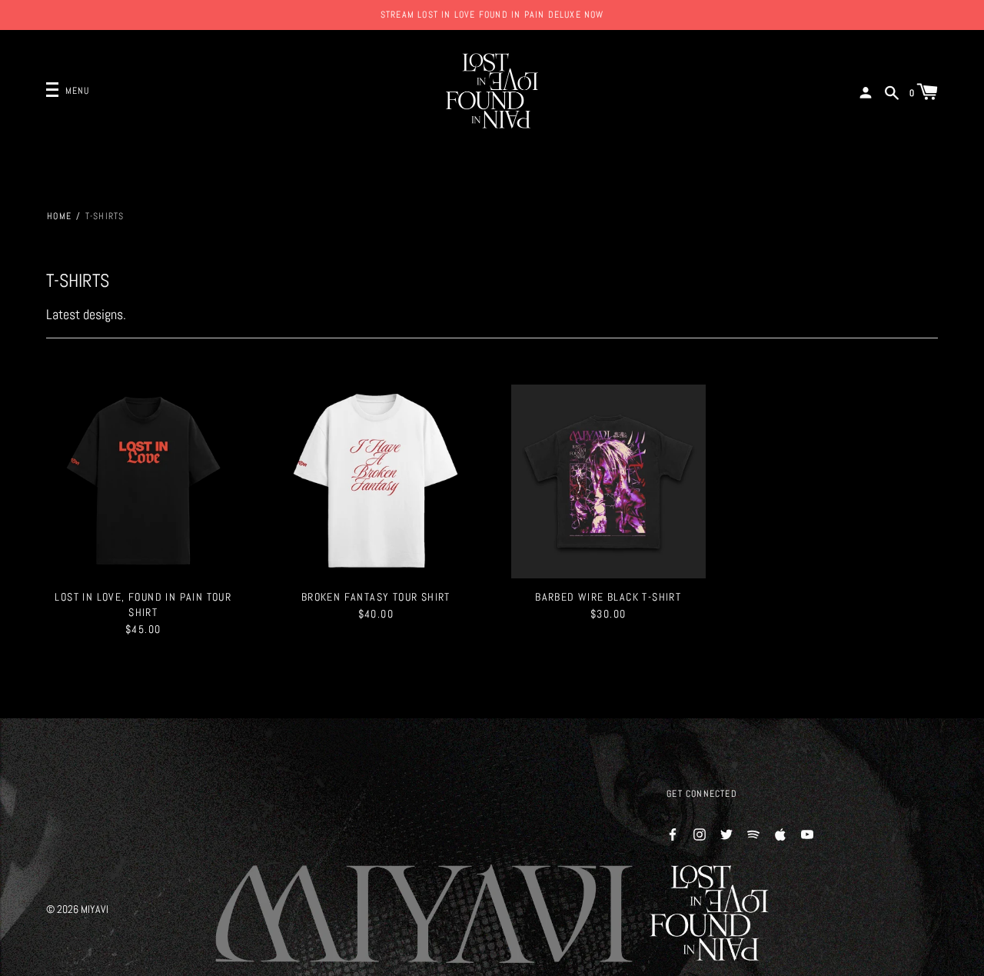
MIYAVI (94, 909)
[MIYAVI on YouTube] (807, 833)
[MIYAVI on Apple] (780, 833)
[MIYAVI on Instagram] (699, 833)
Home (59, 216)
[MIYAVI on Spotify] (753, 833)
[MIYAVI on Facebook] (673, 833)
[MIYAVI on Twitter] (726, 833)
